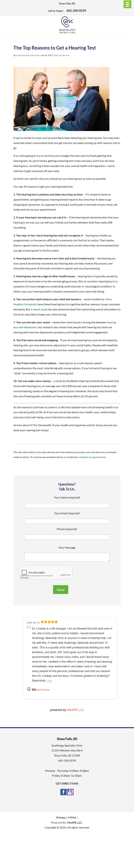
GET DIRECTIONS (67, 783)
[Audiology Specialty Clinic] (67, 32)
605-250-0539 (76, 10)
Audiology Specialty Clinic (28, 55)
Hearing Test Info (62, 55)
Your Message (66, 547)
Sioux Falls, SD (67, 3)
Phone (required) (67, 529)
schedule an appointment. (92, 457)
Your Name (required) (67, 497)
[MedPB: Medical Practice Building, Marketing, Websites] (67, 822)
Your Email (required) (67, 513)
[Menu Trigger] (127, 4)
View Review (43, 689)
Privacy (61, 817)
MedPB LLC (75, 709)
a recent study (39, 309)
